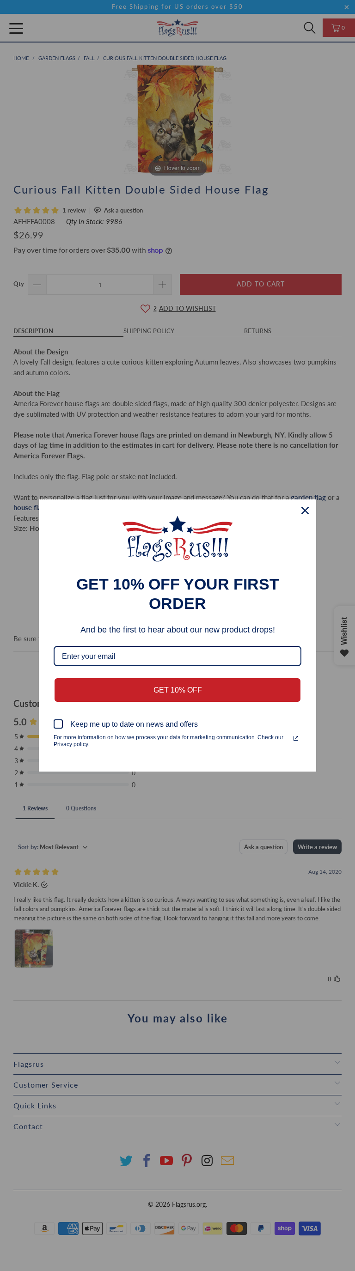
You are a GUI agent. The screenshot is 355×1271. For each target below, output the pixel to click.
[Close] (305, 510)
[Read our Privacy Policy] (295, 738)
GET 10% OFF (177, 690)
